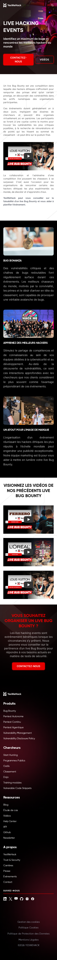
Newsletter (9, 838)
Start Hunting (10, 755)
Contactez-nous (18, 59)
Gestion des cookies (28, 922)
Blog (5, 805)
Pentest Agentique (13, 727)
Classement (9, 771)
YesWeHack (9, 854)
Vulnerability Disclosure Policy (19, 738)
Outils (6, 766)
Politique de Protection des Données (28, 934)
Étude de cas (10, 810)
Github (7, 832)
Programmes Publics (14, 760)
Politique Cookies (28, 927)
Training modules (12, 783)
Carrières (8, 865)
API (5, 827)
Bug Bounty (9, 711)
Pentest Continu (12, 722)
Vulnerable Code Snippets (17, 788)
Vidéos (44, 59)
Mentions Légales (29, 940)
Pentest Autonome (13, 716)
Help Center (9, 821)
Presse (6, 871)
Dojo (5, 777)
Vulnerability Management (17, 733)
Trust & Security (11, 860)
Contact (7, 882)
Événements (10, 876)
